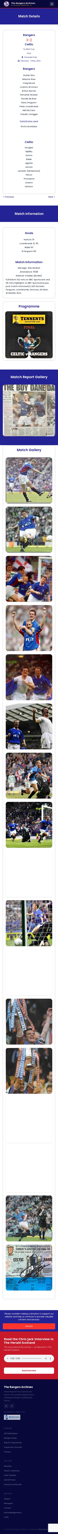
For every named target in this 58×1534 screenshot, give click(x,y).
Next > (51, 196)
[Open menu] (52, 4)
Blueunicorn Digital (46, 1529)
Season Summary (12, 1470)
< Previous (8, 196)
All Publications (11, 1433)
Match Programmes (13, 1442)
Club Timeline (10, 1475)
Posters (7, 1451)
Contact (7, 1508)
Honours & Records (13, 1484)
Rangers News (10, 1438)
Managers (8, 1503)
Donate (29, 1326)
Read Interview (29, 1370)
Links (6, 1517)
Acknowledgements (13, 1512)
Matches (8, 1466)
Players (7, 1498)
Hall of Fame (9, 1480)
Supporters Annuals (13, 1447)
